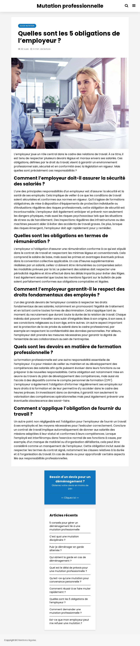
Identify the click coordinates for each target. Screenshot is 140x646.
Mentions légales (27, 640)
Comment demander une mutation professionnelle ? (66, 611)
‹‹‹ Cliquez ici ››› (70, 497)
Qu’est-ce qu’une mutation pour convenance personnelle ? (69, 580)
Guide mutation (27, 26)
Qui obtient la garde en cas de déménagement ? (68, 559)
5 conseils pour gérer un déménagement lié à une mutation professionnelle (65, 526)
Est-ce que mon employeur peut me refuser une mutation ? (69, 621)
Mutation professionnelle (70, 6)
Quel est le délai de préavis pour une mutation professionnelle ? (69, 569)
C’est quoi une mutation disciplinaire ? (64, 538)
